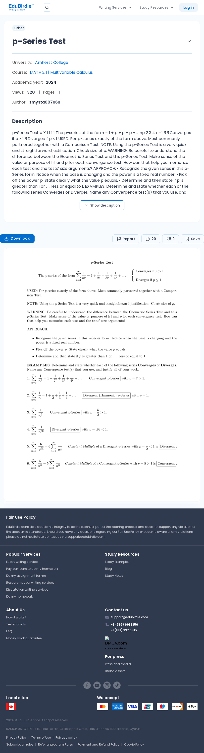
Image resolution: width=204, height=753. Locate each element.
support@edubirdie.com (85, 537)
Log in (188, 7)
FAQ (9, 631)
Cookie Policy (134, 744)
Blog (108, 569)
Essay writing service (22, 562)
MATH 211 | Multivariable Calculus (61, 72)
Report (129, 238)
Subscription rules (19, 744)
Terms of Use (41, 737)
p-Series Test (39, 41)
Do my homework (19, 596)
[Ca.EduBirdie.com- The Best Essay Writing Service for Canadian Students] (11, 709)
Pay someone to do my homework (32, 569)
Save (195, 238)
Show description (105, 205)
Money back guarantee (24, 638)
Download (20, 238)
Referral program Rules (55, 744)
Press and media (118, 664)
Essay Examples (117, 562)
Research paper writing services (30, 582)
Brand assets (115, 671)
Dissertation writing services (27, 589)
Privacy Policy (16, 737)
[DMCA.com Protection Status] (151, 642)
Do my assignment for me (26, 576)
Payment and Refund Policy (98, 744)
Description (27, 121)
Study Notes (114, 576)
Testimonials (16, 624)
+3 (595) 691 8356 (124, 624)
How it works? (16, 617)
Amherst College (51, 62)
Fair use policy (66, 737)
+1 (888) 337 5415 (124, 630)
